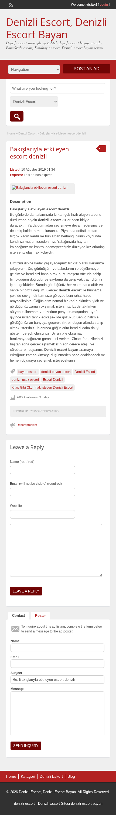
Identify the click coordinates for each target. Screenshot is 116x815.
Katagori (28, 776)
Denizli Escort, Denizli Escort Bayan (56, 28)
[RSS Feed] (10, 4)
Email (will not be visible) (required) (36, 484)
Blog (71, 776)
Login (104, 4)
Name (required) (22, 462)
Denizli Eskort (51, 776)
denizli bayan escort (56, 372)
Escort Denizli (53, 380)
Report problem (27, 424)
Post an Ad (87, 68)
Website (16, 506)
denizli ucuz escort (25, 380)
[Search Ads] (16, 116)
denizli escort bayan (86, 803)
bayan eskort (27, 372)
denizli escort (24, 803)
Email (15, 657)
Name (15, 641)
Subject (16, 673)
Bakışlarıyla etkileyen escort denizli (39, 152)
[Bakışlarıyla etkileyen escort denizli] (42, 187)
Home (11, 133)
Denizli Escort (27, 133)
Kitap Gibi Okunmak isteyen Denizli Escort (42, 387)
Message (18, 689)
